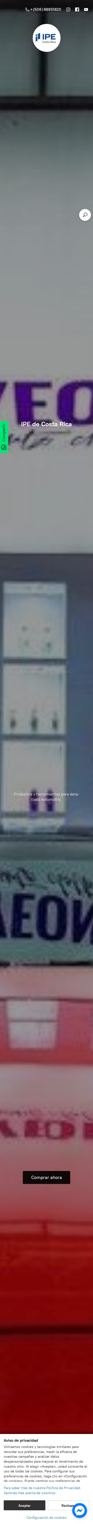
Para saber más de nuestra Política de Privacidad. (42, 1488)
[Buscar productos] (85, 215)
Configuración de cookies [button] (46, 1518)
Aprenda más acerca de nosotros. (30, 1493)
